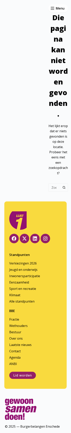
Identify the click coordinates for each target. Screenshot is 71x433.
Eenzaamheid (19, 282)
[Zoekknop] (64, 188)
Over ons (16, 338)
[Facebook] (14, 238)
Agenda (15, 357)
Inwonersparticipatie (24, 276)
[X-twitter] (24, 238)
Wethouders (18, 326)
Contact (15, 351)
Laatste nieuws (20, 345)
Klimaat (14, 295)
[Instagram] (45, 238)
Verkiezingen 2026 (23, 263)
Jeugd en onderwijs (23, 269)
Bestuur (15, 332)
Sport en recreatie (22, 288)
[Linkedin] (35, 238)
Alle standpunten (22, 301)
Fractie (14, 319)
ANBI (13, 364)
